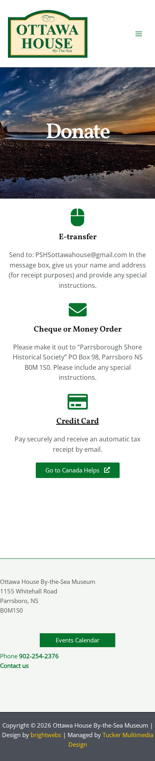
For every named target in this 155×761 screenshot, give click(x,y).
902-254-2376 (39, 656)
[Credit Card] (78, 402)
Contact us (14, 665)
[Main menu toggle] (138, 33)
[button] (77, 640)
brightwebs (46, 735)
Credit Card (77, 421)
